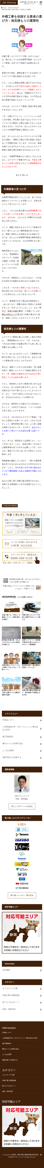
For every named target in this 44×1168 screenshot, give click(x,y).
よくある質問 (8, 750)
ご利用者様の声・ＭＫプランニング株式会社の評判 (20, 728)
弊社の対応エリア (9, 314)
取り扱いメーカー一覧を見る (22, 895)
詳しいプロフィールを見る (22, 806)
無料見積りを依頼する (11, 757)
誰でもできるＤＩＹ (10, 1002)
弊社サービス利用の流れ (12, 743)
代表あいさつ (8, 720)
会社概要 (6, 970)
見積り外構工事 (14, 311)
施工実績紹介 (8, 736)
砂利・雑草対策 (9, 1009)
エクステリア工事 (9, 988)
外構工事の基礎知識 (10, 506)
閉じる (25, 175)
